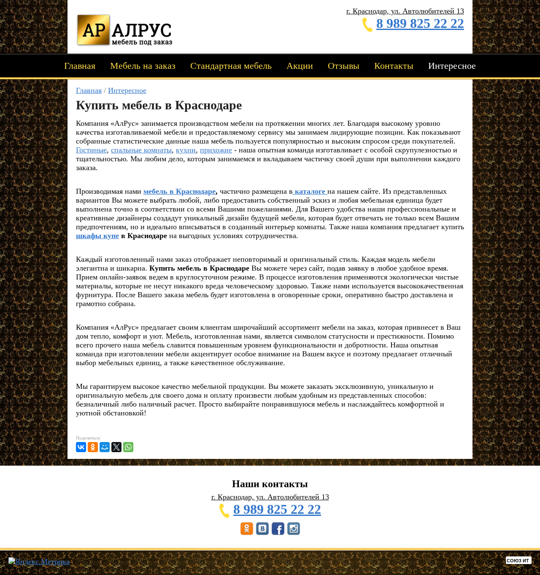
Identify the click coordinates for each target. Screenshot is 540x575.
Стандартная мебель (231, 65)
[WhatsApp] (128, 447)
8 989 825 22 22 (420, 23)
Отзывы (343, 65)
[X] (116, 447)
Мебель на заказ (143, 65)
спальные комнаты (141, 150)
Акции (299, 65)
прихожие (216, 150)
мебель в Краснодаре (179, 191)
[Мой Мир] (105, 447)
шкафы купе (97, 235)
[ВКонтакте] (81, 447)
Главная (79, 65)
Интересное (452, 65)
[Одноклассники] (93, 447)
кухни (186, 150)
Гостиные (91, 150)
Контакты (393, 65)
